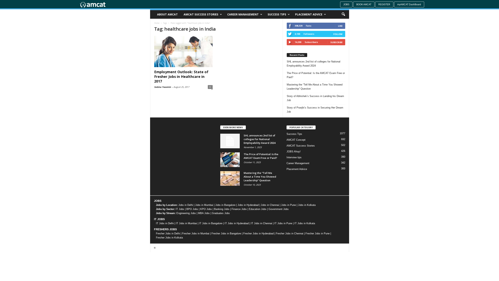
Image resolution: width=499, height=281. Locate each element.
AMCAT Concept (296, 139)
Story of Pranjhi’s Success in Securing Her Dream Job (315, 109)
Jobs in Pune (288, 205)
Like (340, 25)
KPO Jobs (206, 209)
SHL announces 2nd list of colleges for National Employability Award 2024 (313, 63)
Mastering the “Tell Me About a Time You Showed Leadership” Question (314, 86)
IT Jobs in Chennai (261, 223)
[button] (343, 14)
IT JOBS (159, 219)
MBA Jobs (204, 213)
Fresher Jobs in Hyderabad (258, 233)
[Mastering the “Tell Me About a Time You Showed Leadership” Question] (230, 178)
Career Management (243, 14)
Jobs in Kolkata (307, 205)
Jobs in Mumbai (204, 205)
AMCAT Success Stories (201, 14)
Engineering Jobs (186, 213)
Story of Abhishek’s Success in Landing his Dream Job (315, 98)
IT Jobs (180, 209)
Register (384, 4)
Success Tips (277, 14)
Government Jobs (279, 209)
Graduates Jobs (221, 213)
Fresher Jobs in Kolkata (169, 237)
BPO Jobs (192, 209)
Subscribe (336, 42)
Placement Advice (308, 14)
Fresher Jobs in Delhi (168, 233)
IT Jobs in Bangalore (210, 223)
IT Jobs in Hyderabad (237, 223)
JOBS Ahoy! (294, 151)
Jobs (346, 4)
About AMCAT (167, 14)
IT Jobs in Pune (283, 223)
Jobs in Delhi (185, 205)
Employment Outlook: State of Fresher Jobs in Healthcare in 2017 (181, 76)
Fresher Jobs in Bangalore (226, 233)
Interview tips (294, 157)
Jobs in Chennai (270, 205)
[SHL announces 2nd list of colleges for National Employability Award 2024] (230, 141)
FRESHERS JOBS (165, 229)
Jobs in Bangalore (225, 205)
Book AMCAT (363, 4)
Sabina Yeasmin (162, 86)
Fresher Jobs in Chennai (289, 233)
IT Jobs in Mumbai (186, 223)
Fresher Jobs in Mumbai (195, 233)
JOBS (157, 200)
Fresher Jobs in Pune (317, 233)
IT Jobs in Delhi (165, 223)
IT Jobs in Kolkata (304, 223)
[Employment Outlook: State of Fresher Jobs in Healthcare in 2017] (183, 51)
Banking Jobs (221, 209)
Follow (337, 34)
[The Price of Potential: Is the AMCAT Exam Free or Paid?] (230, 159)
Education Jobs (257, 209)
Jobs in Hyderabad (248, 205)
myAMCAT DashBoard (409, 4)
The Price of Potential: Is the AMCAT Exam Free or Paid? (316, 75)
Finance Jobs (239, 209)
